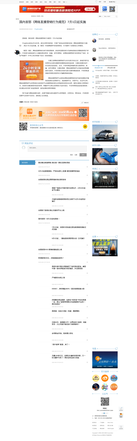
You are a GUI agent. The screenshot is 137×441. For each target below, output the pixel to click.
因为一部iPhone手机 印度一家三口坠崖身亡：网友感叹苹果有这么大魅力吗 (105, 87)
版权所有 (109, 435)
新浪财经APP (71, 29)
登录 (71, 155)
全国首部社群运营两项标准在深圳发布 (52, 179)
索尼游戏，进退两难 (104, 39)
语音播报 (121, 421)
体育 (32, 2)
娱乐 (41, 2)
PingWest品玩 (38, 29)
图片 (55, 2)
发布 (83, 155)
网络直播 (26, 102)
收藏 (88, 29)
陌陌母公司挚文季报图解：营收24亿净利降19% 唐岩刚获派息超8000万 (107, 58)
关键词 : (21, 102)
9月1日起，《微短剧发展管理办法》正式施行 (68, 238)
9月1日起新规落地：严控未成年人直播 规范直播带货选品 (59, 171)
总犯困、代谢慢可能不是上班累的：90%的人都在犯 (106, 76)
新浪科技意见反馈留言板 (101, 415)
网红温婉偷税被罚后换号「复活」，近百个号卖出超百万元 (106, 93)
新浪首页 (21, 2)
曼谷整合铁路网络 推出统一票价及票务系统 (54, 162)
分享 (104, 29)
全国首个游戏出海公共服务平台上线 (51, 210)
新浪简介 (94, 422)
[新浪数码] (104, 378)
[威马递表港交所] (105, 133)
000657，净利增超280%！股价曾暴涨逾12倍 (68, 289)
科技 (46, 2)
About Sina (110, 422)
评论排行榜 (111, 68)
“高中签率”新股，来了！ (61, 344)
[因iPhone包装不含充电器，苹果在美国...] (105, 179)
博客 (50, 2)
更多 (64, 2)
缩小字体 (78, 29)
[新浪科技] (95, 378)
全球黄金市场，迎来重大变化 (62, 333)
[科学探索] (95, 386)
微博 (93, 29)
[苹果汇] (104, 386)
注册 (105, 1)
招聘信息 (102, 425)
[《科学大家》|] (105, 156)
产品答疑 (94, 428)
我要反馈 (86, 102)
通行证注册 (110, 425)
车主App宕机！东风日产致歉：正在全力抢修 (106, 70)
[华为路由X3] (105, 247)
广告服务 (102, 422)
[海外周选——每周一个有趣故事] (105, 359)
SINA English (111, 428)
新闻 (27, 2)
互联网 (38, 16)
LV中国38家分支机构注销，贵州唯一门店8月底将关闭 (106, 82)
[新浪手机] (113, 378)
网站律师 (102, 428)
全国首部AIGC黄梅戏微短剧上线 (50, 249)
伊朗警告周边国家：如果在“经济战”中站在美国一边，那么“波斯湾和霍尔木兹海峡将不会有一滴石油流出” (69, 302)
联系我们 (94, 425)
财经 (36, 2)
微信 (99, 29)
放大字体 (83, 29)
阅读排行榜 (99, 68)
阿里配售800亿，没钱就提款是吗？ (51, 258)
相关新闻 (25, 162)
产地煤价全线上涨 (58, 277)
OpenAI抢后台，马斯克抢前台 (107, 48)
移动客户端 (112, 1)
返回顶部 (121, 433)
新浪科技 (33, 16)
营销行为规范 (34, 102)
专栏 (59, 2)
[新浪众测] (113, 386)
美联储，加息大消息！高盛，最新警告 (66, 311)
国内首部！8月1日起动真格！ (49, 219)
